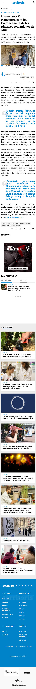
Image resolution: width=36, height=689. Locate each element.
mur (9, 223)
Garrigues (22, 602)
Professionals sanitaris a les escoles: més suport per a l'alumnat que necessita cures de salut (17, 386)
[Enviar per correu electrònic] (12, 82)
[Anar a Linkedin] (22, 585)
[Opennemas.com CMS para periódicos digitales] (18, 656)
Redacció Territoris (13, 74)
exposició (4, 223)
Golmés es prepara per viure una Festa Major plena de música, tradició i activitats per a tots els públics (18, 478)
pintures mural (16, 225)
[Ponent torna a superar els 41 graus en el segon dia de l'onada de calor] (18, 433)
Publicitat (22, 631)
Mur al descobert (6, 225)
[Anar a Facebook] (16, 585)
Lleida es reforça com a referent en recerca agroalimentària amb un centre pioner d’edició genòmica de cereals (17, 511)
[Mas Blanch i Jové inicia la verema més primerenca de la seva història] (4, 287)
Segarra (22, 609)
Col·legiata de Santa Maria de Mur (21, 223)
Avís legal (22, 640)
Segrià (21, 612)
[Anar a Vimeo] (28, 585)
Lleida (21, 598)
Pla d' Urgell (23, 605)
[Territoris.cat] (18, 2)
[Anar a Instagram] (25, 585)
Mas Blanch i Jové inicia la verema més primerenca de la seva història (19, 288)
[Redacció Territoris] (3, 74)
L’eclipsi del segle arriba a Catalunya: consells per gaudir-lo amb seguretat (18, 417)
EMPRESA (5, 605)
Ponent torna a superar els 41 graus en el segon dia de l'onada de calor (17, 447)
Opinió (4, 631)
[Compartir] (16, 82)
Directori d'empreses (6, 610)
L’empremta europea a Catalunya (16, 540)
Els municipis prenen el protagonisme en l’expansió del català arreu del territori (18, 570)
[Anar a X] (19, 585)
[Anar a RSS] (31, 585)
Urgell (21, 619)
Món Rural (6, 598)
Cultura (5, 618)
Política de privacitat (23, 636)
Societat (4, 9)
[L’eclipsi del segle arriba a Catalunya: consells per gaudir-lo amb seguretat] (18, 403)
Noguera (22, 616)
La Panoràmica (7, 614)
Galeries (5, 635)
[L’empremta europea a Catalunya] (18, 527)
